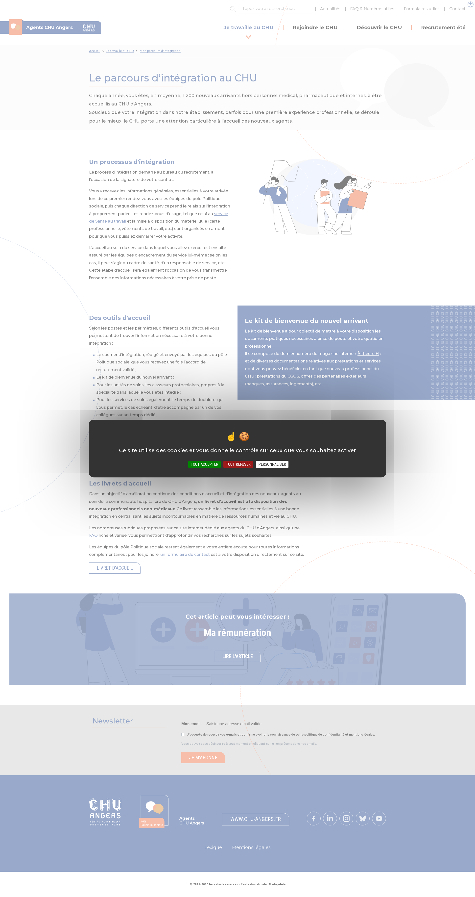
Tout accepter (204, 464)
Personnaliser (272, 464)
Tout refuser (238, 464)
